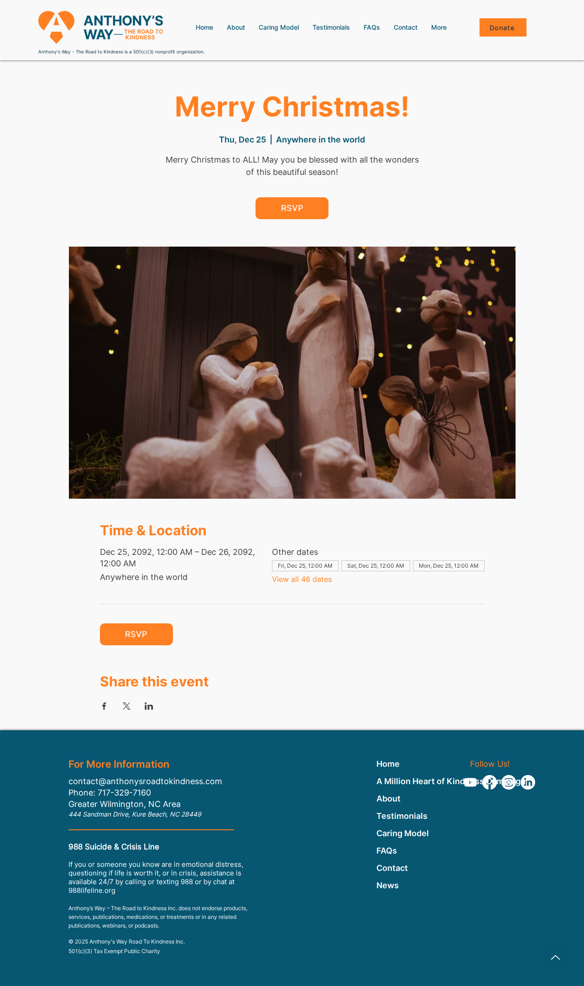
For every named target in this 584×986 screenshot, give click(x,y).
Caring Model (402, 833)
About (388, 798)
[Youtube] (470, 782)
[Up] (555, 957)
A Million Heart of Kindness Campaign (402, 781)
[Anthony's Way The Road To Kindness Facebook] (489, 782)
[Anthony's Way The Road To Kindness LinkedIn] (528, 782)
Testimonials (402, 816)
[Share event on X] (126, 706)
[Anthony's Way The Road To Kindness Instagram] (508, 782)
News (387, 885)
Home (388, 764)
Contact (392, 868)
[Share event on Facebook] (104, 706)
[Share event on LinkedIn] (149, 706)
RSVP (292, 208)
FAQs (386, 850)
